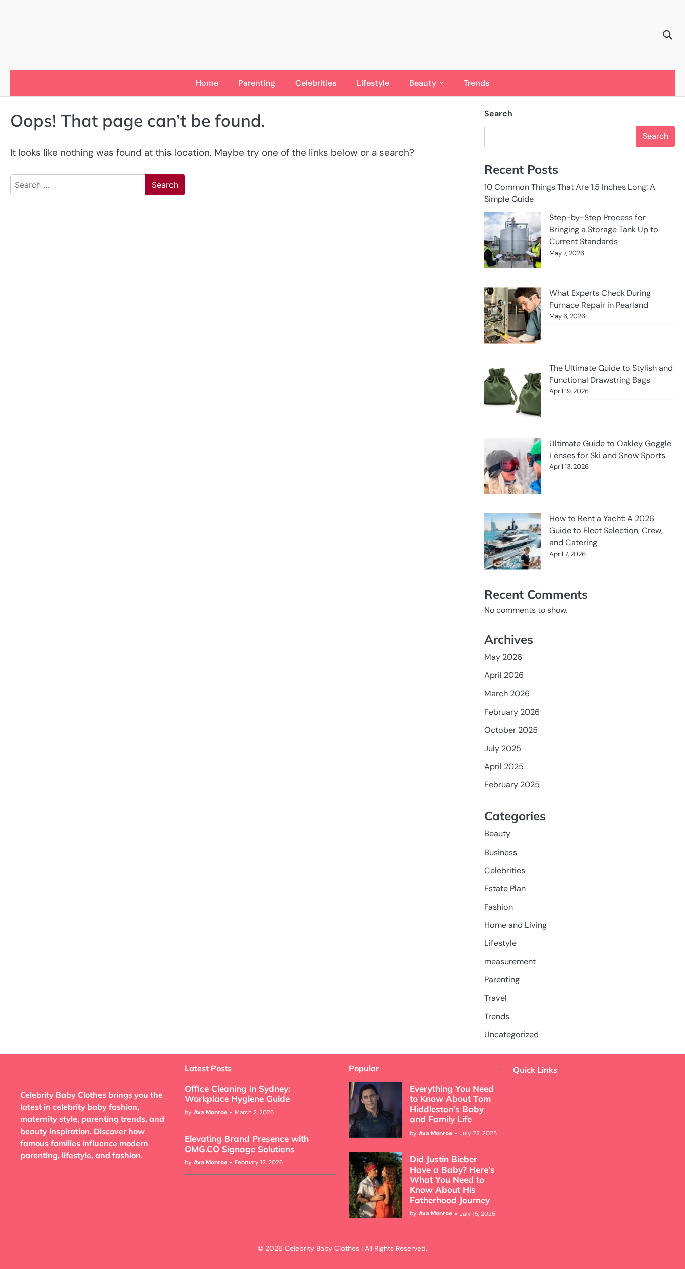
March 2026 (507, 693)
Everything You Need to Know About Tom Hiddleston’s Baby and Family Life (452, 1103)
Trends (476, 83)
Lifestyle (373, 83)
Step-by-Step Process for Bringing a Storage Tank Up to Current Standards (603, 229)
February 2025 (512, 784)
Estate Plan (505, 888)
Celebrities (315, 83)
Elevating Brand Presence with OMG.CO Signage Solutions (247, 1143)
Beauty (422, 83)
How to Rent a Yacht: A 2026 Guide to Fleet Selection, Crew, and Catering (606, 530)
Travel (495, 998)
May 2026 (503, 657)
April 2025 (504, 766)
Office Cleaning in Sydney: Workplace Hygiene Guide (237, 1093)
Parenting (256, 83)
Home (207, 83)
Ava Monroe (210, 1112)
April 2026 (504, 675)
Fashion (498, 907)
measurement (510, 961)
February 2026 (512, 712)
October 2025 (511, 730)
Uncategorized (511, 1034)
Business (500, 852)
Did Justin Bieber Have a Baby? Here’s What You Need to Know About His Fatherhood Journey (452, 1179)
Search (498, 113)
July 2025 (502, 748)
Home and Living (515, 925)
